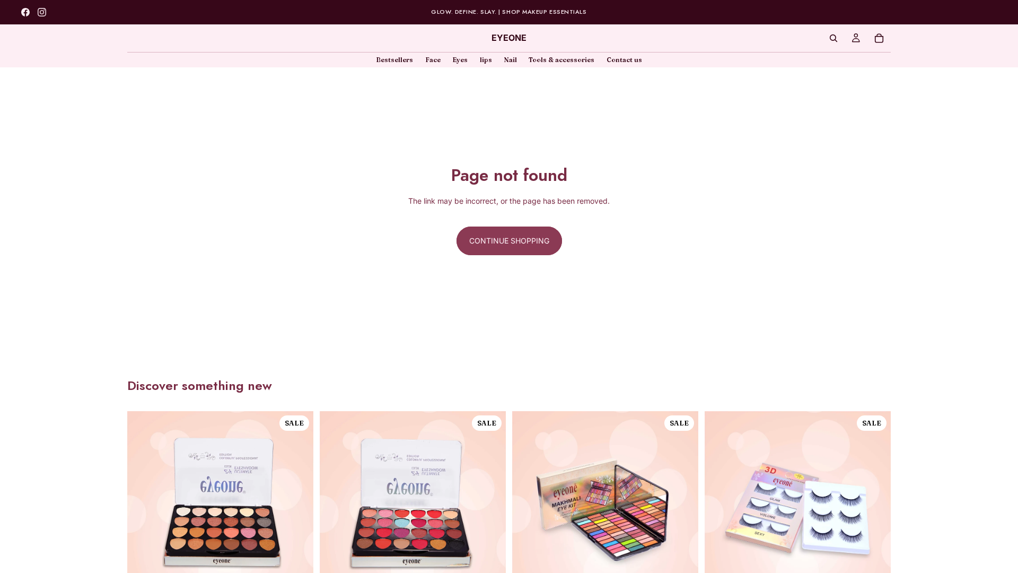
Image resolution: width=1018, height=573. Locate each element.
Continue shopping (509, 240)
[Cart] (879, 38)
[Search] (833, 38)
